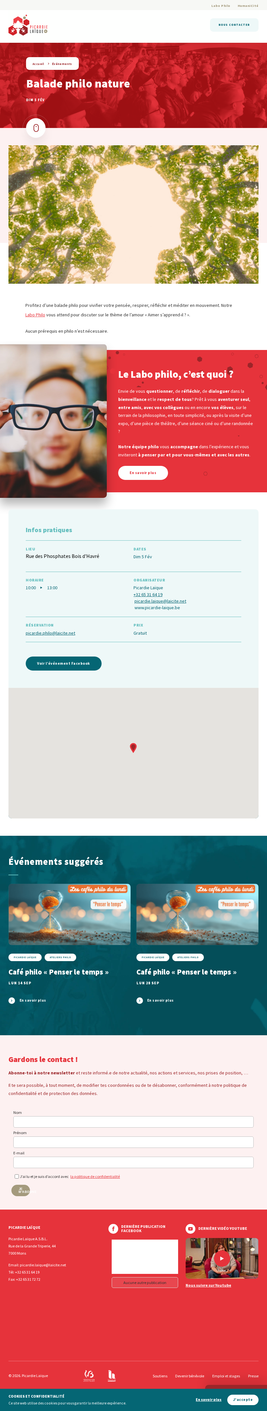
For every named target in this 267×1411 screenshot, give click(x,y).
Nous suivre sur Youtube (208, 1285)
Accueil (38, 64)
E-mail (18, 1152)
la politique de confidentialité (95, 1176)
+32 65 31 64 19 (148, 594)
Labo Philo (221, 6)
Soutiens (160, 1375)
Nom (17, 1112)
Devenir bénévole (189, 1375)
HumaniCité (248, 6)
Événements (62, 64)
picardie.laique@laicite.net (160, 601)
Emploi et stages (226, 1375)
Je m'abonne (24, 1190)
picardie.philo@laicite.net (50, 633)
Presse (253, 1375)
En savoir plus (208, 1400)
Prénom (20, 1132)
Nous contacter (234, 24)
